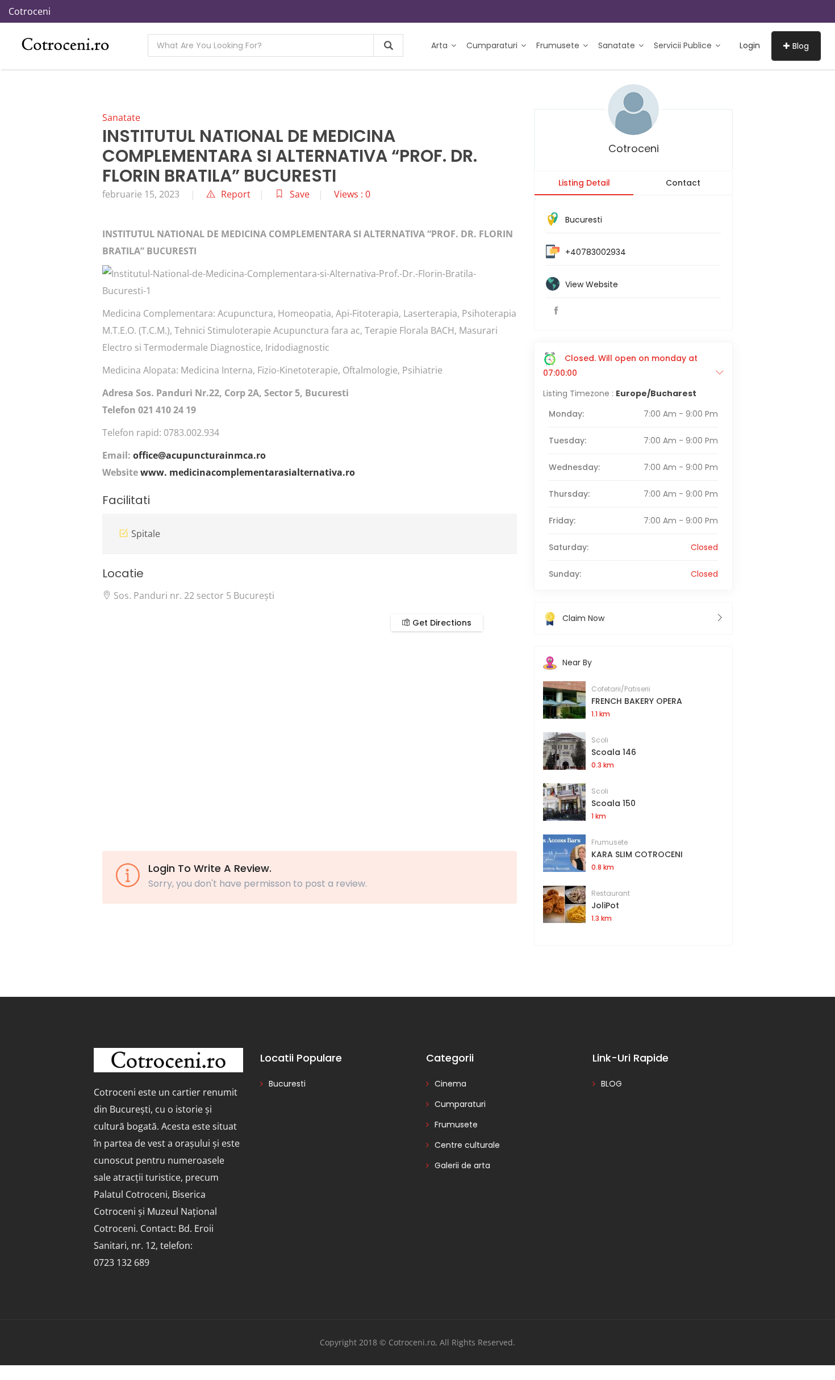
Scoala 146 (613, 752)
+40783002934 (595, 252)
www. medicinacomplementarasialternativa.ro (247, 472)
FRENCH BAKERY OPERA (636, 701)
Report (235, 194)
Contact (683, 182)
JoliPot (605, 905)
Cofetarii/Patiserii (620, 689)
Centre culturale (467, 1145)
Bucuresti (583, 219)
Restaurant (610, 893)
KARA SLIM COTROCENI (637, 854)
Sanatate (617, 45)
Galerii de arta (462, 1165)
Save (300, 194)
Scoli (599, 740)
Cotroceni (633, 148)
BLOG (611, 1083)
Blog (800, 46)
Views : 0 (352, 194)
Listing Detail (584, 182)
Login (750, 45)
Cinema (450, 1083)
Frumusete (559, 45)
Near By (577, 662)
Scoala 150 (613, 803)
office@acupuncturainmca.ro (199, 455)
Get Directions (440, 622)
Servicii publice (684, 45)
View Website (591, 284)
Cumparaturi (493, 45)
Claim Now (583, 618)
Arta (440, 45)
